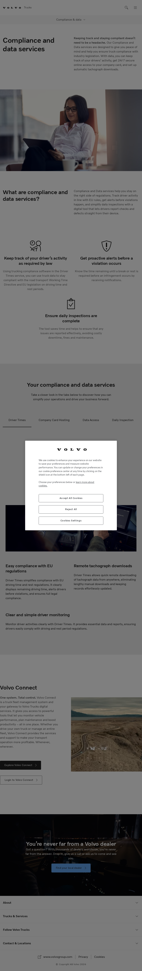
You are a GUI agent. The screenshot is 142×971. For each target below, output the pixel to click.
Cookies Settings (71, 520)
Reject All (71, 509)
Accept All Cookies (71, 498)
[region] (71, 485)
